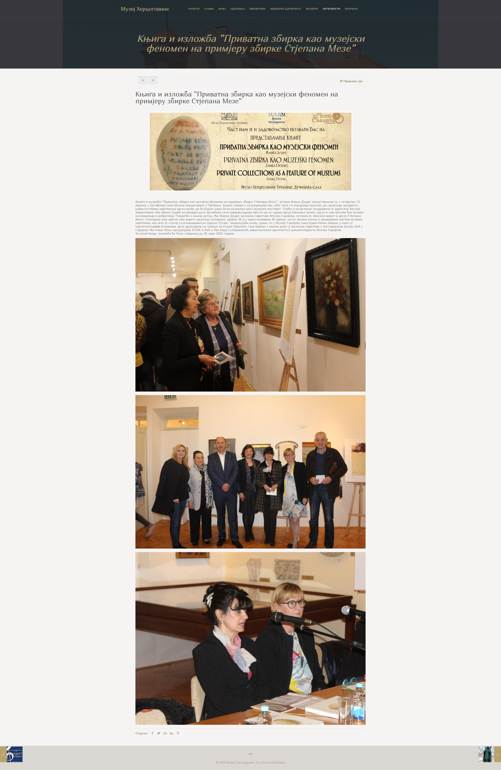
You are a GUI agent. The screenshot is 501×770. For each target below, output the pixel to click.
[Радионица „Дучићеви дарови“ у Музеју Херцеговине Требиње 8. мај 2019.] (489, 754)
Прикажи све (353, 81)
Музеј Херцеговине (145, 8)
